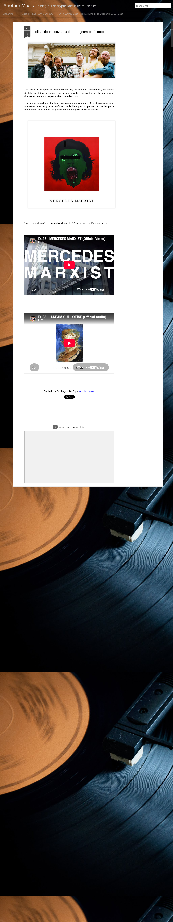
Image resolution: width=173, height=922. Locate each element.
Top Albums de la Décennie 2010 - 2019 (102, 13)
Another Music (87, 391)
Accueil (26, 13)
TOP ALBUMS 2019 (68, 13)
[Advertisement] (133, 79)
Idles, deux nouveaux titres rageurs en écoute (69, 32)
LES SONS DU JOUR (43, 13)
